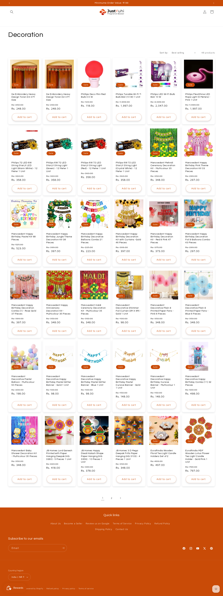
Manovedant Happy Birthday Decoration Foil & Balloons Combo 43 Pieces (197, 238)
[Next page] (120, 498)
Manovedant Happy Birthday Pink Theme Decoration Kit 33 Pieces (196, 167)
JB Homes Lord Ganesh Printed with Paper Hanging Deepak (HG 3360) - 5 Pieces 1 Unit (59, 454)
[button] (11, 11)
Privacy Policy (143, 523)
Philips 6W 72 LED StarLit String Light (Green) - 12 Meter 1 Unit (57, 167)
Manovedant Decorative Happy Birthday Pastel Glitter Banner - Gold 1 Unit (58, 380)
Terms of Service (122, 523)
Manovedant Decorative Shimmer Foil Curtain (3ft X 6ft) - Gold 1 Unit (128, 309)
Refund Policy (162, 523)
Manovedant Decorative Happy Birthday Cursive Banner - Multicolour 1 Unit (163, 382)
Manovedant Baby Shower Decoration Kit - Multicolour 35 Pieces (24, 453)
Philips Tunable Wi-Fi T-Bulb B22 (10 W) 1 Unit (129, 95)
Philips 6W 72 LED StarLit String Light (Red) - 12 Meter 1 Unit (93, 166)
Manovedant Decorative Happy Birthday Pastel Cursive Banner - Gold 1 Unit (128, 382)
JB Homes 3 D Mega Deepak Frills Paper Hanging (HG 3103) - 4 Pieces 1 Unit (128, 454)
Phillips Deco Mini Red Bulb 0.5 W (93, 95)
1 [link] (102, 497)
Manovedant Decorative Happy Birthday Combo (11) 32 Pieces (198, 380)
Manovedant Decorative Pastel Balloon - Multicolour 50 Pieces (22, 380)
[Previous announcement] (9, 3)
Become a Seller (73, 523)
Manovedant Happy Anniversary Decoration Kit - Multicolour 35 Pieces (58, 309)
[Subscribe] (63, 548)
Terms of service (86, 588)
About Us (55, 523)
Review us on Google (97, 523)
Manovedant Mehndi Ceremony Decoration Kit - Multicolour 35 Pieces (163, 167)
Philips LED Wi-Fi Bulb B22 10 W (163, 95)
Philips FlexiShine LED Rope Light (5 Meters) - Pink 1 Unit (197, 97)
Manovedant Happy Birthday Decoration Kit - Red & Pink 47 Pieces (162, 238)
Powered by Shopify (34, 588)
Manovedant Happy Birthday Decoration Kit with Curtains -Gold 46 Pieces (128, 238)
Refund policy (53, 588)
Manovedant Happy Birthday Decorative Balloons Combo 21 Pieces (92, 238)
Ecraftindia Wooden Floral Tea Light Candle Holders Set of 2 (163, 453)
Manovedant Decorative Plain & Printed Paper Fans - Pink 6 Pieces (162, 309)
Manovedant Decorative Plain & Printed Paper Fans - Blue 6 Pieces (196, 309)
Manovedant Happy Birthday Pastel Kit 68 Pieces (23, 237)
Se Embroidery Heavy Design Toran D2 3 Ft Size (58, 97)
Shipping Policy (103, 529)
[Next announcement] (213, 3)
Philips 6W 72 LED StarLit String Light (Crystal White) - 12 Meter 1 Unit (126, 167)
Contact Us (122, 529)
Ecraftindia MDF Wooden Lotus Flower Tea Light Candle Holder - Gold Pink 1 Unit (197, 456)
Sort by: (164, 52)
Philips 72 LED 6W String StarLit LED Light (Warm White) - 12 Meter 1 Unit (24, 167)
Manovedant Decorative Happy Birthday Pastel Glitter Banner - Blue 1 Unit (93, 380)
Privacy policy (68, 588)
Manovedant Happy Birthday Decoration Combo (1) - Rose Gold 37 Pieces (23, 309)
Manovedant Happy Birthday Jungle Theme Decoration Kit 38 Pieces (59, 238)
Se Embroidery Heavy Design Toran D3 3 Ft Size (23, 97)
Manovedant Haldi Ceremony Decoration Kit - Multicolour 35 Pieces (93, 309)
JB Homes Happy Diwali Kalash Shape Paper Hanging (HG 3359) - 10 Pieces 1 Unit (92, 456)
